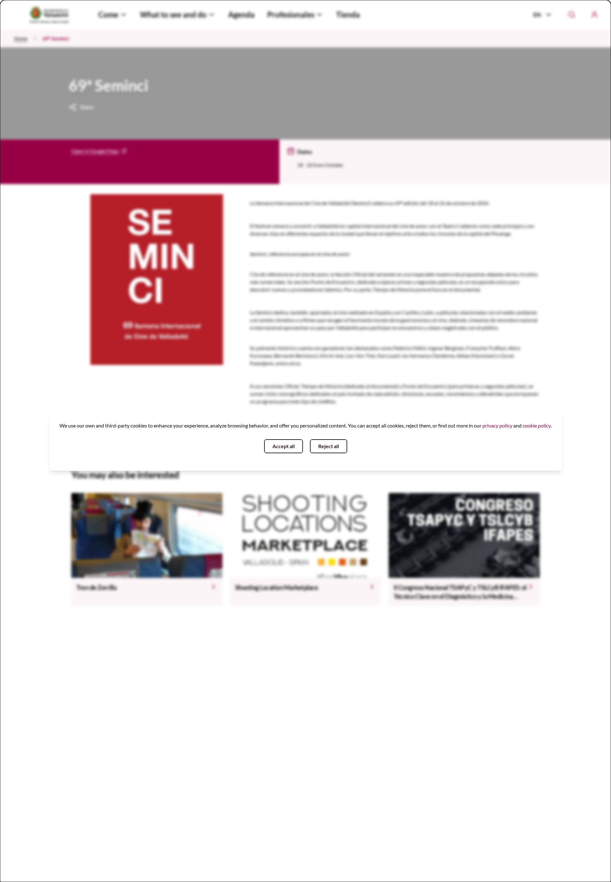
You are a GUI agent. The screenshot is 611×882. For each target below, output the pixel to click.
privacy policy (497, 425)
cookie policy (537, 425)
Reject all (328, 446)
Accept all (283, 446)
